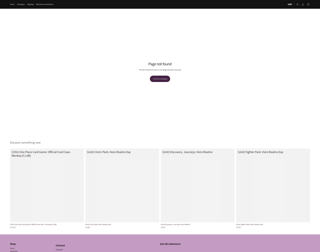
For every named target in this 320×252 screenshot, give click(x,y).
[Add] (80, 218)
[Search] (297, 4)
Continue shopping (160, 79)
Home (12, 248)
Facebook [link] (59, 250)
